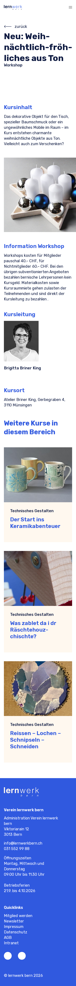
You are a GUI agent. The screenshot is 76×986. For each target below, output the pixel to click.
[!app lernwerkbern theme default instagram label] (22, 956)
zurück (21, 26)
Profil (38, 7)
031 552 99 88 (16, 848)
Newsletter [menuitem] (14, 921)
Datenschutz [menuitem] (15, 932)
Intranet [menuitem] (11, 943)
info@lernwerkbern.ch (23, 843)
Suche (61, 7)
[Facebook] (8, 956)
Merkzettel (46, 7)
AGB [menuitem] (8, 937)
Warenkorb (53, 7)
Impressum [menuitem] (13, 926)
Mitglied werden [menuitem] (18, 915)
